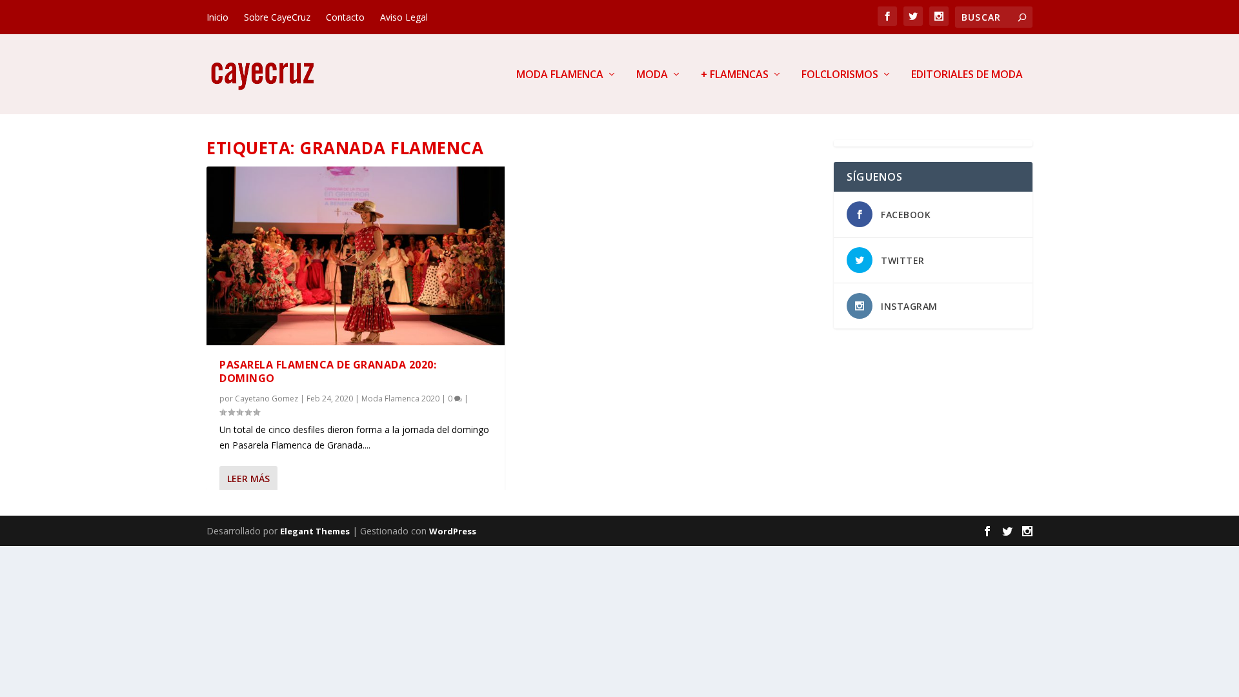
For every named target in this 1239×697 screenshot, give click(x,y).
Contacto (345, 17)
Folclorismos (839, 75)
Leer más (248, 478)
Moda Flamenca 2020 (400, 398)
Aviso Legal (404, 17)
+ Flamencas (735, 75)
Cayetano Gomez (266, 398)
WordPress (452, 531)
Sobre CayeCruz (277, 17)
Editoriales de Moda (967, 75)
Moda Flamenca (559, 75)
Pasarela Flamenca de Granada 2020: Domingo (327, 371)
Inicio (217, 17)
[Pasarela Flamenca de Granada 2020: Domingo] (355, 256)
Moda (652, 75)
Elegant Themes (315, 531)
